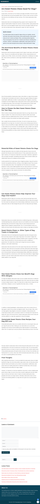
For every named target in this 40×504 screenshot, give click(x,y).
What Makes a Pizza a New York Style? (10, 477)
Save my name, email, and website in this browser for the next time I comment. (19, 449)
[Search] (15, 459)
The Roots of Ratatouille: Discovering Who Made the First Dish (14, 481)
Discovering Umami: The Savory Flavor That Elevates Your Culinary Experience (18, 470)
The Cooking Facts (18, 502)
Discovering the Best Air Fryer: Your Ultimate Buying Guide (14, 475)
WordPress (29, 502)
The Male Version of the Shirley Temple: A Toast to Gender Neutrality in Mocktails (18, 468)
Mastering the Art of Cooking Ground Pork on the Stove (13, 479)
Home (3, 6)
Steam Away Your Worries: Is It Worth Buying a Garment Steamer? (15, 473)
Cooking (6, 6)
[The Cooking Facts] (5, 1)
